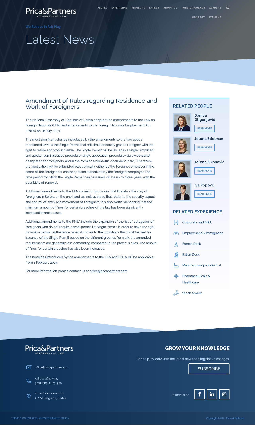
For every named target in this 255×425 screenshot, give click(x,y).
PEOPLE (102, 8)
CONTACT (198, 17)
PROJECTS (138, 8)
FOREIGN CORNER (193, 8)
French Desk (191, 244)
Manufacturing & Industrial (201, 265)
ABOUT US (171, 8)
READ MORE (204, 128)
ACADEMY (215, 8)
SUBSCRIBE (209, 368)
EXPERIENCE (119, 8)
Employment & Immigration (202, 233)
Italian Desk (190, 254)
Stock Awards (192, 293)
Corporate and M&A (197, 222)
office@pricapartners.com (109, 271)
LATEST (154, 8)
